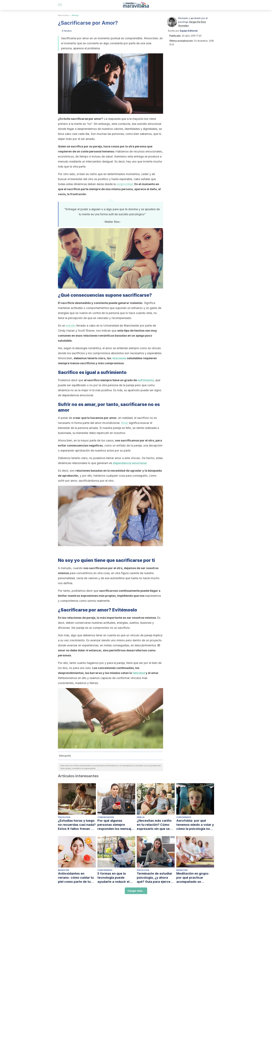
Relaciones (63, 15)
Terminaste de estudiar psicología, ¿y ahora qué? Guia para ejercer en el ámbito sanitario (154, 878)
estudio (71, 325)
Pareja (75, 15)
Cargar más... (136, 890)
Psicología (64, 817)
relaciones (119, 358)
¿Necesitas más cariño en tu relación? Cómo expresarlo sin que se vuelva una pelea (154, 825)
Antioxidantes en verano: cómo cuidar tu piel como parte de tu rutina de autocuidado (76, 878)
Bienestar (63, 870)
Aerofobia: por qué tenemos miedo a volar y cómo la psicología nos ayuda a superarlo (195, 825)
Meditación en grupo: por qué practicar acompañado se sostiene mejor (192, 878)
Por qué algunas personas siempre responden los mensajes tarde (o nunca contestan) (116, 825)
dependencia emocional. (130, 463)
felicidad (139, 673)
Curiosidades (183, 817)
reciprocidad (124, 184)
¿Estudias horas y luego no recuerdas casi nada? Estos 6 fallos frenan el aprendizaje (77, 825)
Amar (124, 423)
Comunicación (105, 817)
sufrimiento (146, 380)
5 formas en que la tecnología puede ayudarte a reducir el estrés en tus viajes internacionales (113, 878)
